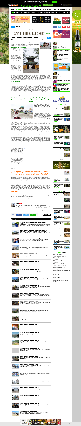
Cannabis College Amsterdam (59, 257)
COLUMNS (38, 9)
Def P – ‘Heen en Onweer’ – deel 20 (29, 26)
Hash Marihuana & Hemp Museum (60, 260)
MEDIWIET (25, 9)
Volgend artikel (46, 214)
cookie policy (47, 2)
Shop (55, 9)
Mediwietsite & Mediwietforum (59, 254)
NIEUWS (32, 9)
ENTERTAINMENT (47, 9)
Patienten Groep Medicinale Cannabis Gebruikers (60, 281)
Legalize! (56, 262)
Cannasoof (56, 259)
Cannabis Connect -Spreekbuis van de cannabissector (60, 273)
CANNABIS (18, 9)
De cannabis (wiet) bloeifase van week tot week (23, 12)
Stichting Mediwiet (57, 269)
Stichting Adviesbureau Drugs (59, 267)
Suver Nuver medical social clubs (60, 279)
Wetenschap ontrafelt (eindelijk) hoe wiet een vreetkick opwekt (52, 12)
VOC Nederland (57, 277)
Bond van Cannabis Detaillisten (60, 256)
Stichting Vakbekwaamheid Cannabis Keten (62, 270)
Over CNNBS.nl (18, 424)
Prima (54, 2)
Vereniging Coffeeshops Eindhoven (60, 276)
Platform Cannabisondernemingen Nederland (60, 266)
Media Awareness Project (59, 263)
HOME (12, 9)
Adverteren (11, 424)
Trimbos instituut (57, 274)
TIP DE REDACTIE (62, 9)
